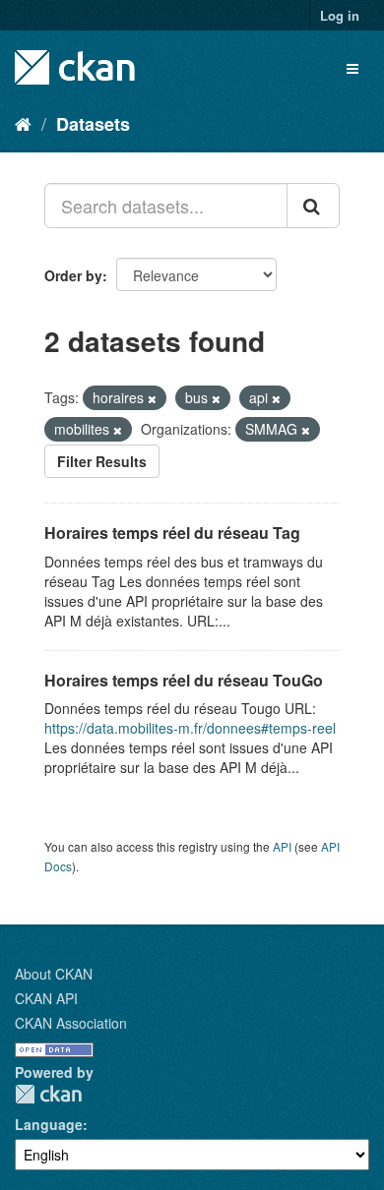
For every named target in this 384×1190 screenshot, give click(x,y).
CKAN (48, 1094)
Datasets (93, 124)
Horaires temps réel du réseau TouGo (183, 680)
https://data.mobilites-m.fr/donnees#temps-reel (190, 728)
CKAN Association (71, 1023)
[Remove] (152, 398)
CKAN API (46, 998)
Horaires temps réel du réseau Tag (172, 532)
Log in (339, 15)
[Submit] (313, 205)
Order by (73, 275)
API (282, 846)
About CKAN (54, 973)
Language (49, 1124)
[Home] (23, 123)
